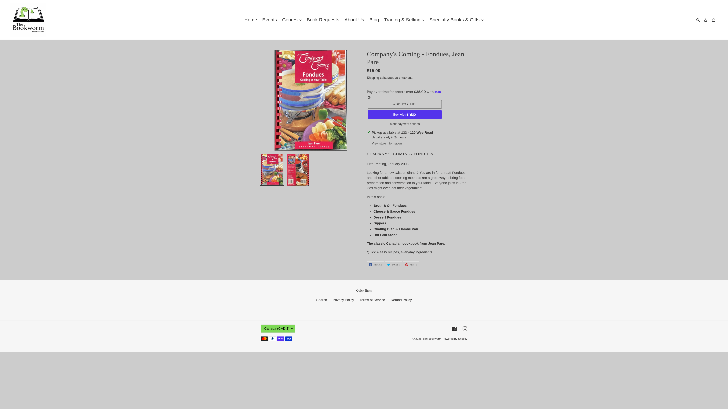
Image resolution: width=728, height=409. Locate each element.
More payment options (405, 124)
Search (321, 300)
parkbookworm (432, 338)
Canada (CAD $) (276, 328)
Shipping (373, 78)
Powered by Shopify (454, 338)
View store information (387, 143)
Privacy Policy (343, 300)
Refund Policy (401, 300)
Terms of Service (372, 300)
